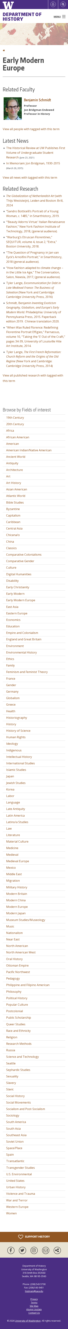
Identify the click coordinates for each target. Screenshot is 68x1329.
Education (13, 626)
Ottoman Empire (17, 965)
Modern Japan (16, 913)
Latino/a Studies (17, 822)
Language (13, 802)
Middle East (14, 874)
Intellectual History (19, 757)
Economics (13, 620)
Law (9, 828)
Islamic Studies (16, 770)
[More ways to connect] (57, 1250)
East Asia (12, 607)
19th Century (15, 418)
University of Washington (28, 1320)
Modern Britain (16, 894)
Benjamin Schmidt (37, 100)
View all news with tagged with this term (30, 178)
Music (10, 926)
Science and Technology (22, 1057)
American (12, 444)
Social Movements (18, 1102)
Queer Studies (15, 1024)
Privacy (34, 1299)
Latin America (15, 816)
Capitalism (13, 515)
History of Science (18, 731)
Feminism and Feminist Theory (27, 672)
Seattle (11, 1063)
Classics (11, 548)
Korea (10, 789)
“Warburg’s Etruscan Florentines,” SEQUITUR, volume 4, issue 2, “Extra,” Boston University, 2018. (31, 241)
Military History (16, 887)
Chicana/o (13, 535)
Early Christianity (17, 587)
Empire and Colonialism (22, 633)
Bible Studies (15, 502)
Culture (11, 568)
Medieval (12, 855)
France (10, 679)
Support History (37, 1236)
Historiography (16, 718)
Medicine (12, 848)
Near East (13, 939)
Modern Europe (17, 907)
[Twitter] (23, 1250)
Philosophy (13, 992)
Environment (15, 646)
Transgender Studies (20, 1168)
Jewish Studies (16, 783)
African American (17, 437)
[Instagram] (34, 1250)
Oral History (14, 959)
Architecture (14, 470)
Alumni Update (34, 1309)
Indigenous (14, 750)
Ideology (12, 744)
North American (17, 946)
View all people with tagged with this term (31, 129)
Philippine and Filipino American (28, 985)
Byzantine (13, 509)
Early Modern (15, 594)
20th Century (15, 424)
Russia (10, 1050)
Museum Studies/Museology (25, 920)
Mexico (11, 868)
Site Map (34, 1306)
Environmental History (21, 652)
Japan (10, 776)
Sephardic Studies (18, 1070)
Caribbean (13, 522)
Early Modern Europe (20, 600)
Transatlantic (15, 1161)
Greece (11, 704)
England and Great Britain (23, 639)
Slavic (10, 1089)
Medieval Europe (17, 861)
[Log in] (53, 4)
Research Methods (19, 1044)
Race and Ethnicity (18, 1031)
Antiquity (12, 463)
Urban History (16, 1187)
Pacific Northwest (18, 972)
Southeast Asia (16, 1135)
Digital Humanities (18, 574)
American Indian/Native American (28, 450)
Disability (12, 581)
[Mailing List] (46, 1250)
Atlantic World (15, 496)
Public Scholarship (18, 1018)
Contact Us (34, 1312)
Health (10, 711)
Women (11, 1213)
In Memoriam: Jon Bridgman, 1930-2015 (33, 163)
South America (16, 1122)
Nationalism (14, 933)
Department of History (22, 16)
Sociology (12, 1115)
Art (8, 476)
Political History (16, 998)
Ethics (10, 659)
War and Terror (17, 1200)
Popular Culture (17, 1005)
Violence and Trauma (20, 1194)
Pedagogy (13, 978)
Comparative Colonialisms (24, 555)
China (10, 542)
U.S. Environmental (19, 1174)
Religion (11, 1037)
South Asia (13, 1129)
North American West (21, 952)
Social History (15, 1096)
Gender (11, 685)
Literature (13, 835)
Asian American (16, 489)
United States (15, 1181)
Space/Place (14, 1148)
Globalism (13, 698)
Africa (10, 431)
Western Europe (17, 1207)
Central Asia (14, 528)
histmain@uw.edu (34, 1291)
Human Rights (16, 737)
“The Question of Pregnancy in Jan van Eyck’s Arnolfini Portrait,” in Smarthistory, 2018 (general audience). (34, 257)
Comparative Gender (20, 561)
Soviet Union (15, 1142)
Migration (13, 881)
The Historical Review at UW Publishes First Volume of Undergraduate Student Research (35, 152)
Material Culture (17, 841)
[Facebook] (11, 1250)
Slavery (11, 1083)
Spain (10, 1155)
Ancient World (15, 457)
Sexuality (12, 1076)
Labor (10, 796)
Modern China (16, 900)
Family (10, 665)
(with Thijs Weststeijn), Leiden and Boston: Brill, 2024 (34, 200)
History (11, 724)
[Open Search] (63, 4)
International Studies (20, 763)
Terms (34, 1302)
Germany (12, 692)
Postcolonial (14, 1011)
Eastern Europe (16, 613)
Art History (13, 483)
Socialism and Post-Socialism (25, 1109)
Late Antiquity (15, 809)
